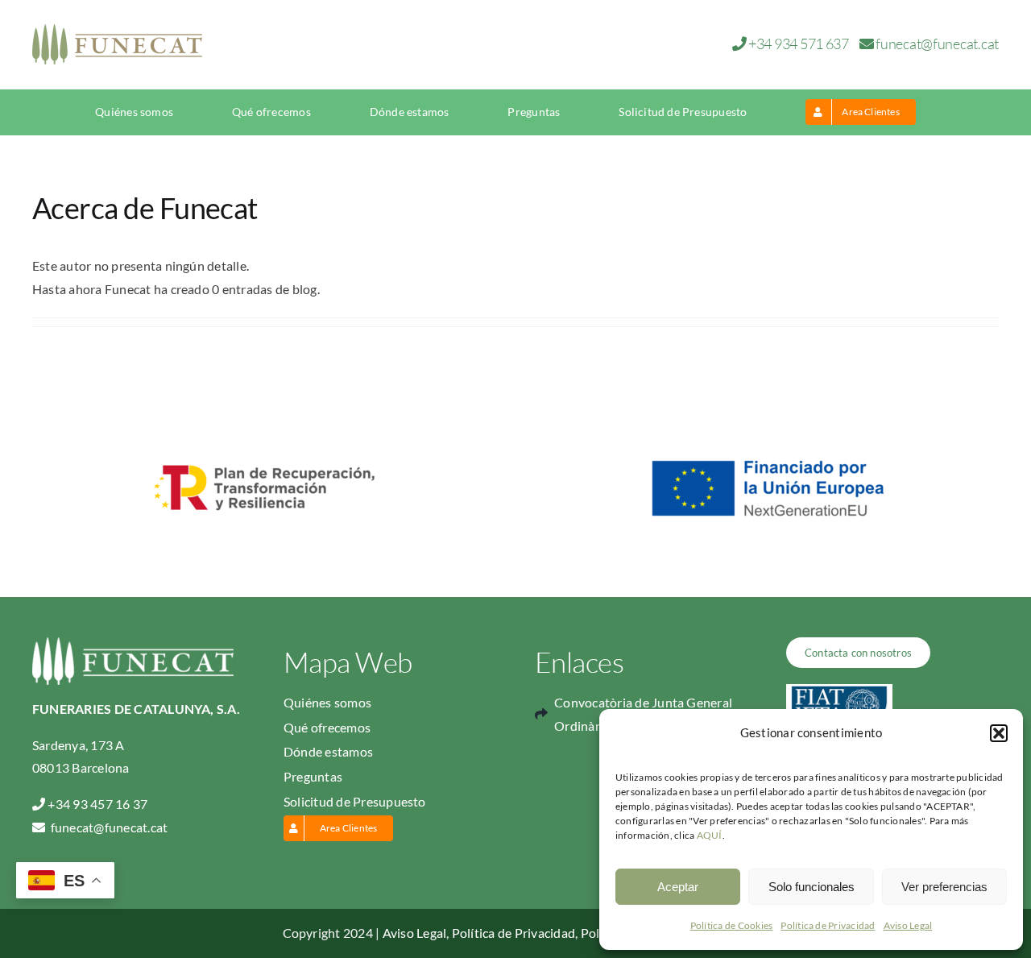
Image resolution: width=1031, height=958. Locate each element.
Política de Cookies (731, 925)
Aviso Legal (908, 925)
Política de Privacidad (827, 925)
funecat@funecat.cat (937, 43)
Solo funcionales (811, 887)
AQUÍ (710, 835)
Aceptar (677, 887)
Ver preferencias (944, 887)
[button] (999, 733)
